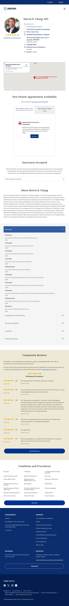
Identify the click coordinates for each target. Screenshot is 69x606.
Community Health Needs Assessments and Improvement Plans (17, 526)
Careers (38, 521)
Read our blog (39, 545)
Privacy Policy (16, 591)
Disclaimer (6, 591)
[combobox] (34, 179)
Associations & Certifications (15, 315)
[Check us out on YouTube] (17, 585)
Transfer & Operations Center (44, 528)
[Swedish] (10, 8)
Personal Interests (11, 339)
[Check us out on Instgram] (13, 585)
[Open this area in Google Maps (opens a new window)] (7, 89)
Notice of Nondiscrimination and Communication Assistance (22, 592)
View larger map (9, 71)
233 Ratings (7, 38)
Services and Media (11, 323)
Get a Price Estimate (41, 538)
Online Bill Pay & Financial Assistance (46, 535)
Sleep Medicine (29, 24)
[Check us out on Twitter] (9, 585)
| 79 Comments (16, 38)
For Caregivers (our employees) (44, 518)
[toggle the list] (63, 179)
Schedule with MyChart (39, 102)
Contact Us (34, 566)
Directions (26, 66)
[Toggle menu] (64, 9)
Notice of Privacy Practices (49, 592)
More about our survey (49, 369)
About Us (7, 518)
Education (8, 229)
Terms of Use (26, 591)
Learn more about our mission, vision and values (49, 560)
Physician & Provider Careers (44, 525)
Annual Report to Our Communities (14, 521)
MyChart (61, 2)
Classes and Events (41, 531)
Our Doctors (8, 530)
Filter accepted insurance (13, 179)
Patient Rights (9, 594)
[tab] (24, 110)
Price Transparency (41, 541)
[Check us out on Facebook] (5, 585)
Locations (8, 331)
